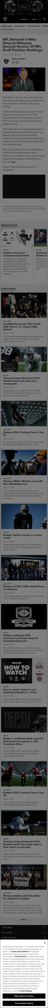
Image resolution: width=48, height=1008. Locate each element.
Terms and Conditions (20, 951)
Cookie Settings (25, 991)
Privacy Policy (20, 956)
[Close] (45, 943)
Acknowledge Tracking (24, 1003)
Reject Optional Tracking (24, 996)
